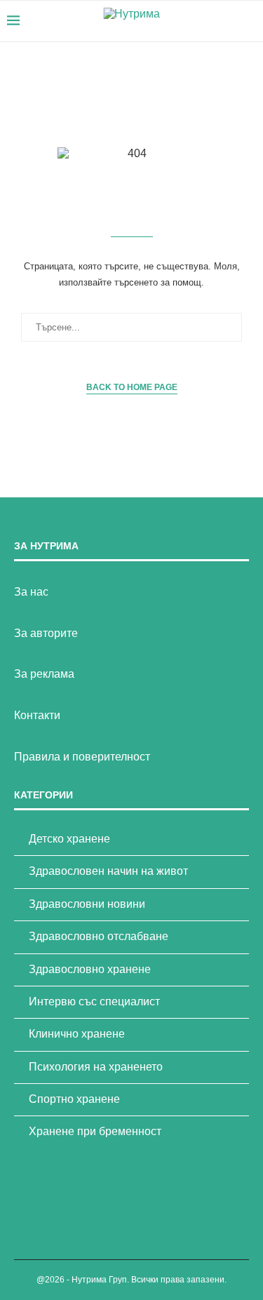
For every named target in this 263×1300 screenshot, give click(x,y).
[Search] (249, 21)
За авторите (46, 633)
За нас (31, 592)
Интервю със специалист (94, 1001)
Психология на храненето (96, 1067)
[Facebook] (198, 21)
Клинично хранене (77, 1034)
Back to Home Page (131, 387)
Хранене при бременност (95, 1131)
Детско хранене (69, 839)
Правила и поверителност (82, 757)
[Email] (227, 21)
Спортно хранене (74, 1099)
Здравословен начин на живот (108, 871)
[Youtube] (213, 21)
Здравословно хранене (90, 969)
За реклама (44, 674)
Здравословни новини (87, 904)
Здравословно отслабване (98, 936)
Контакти (37, 715)
